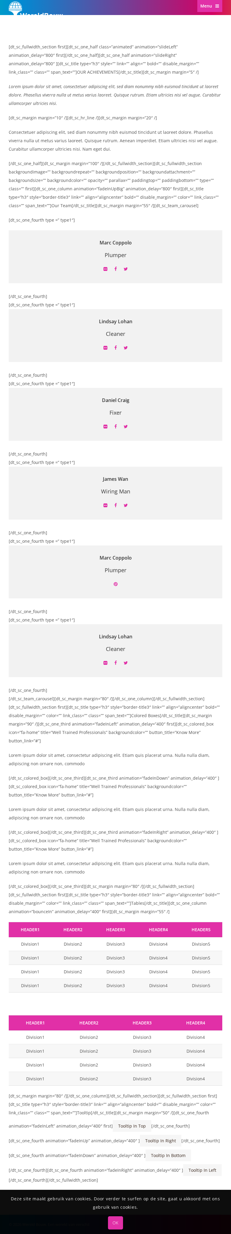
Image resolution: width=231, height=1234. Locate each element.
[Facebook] (115, 269)
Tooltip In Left (202, 1170)
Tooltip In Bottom (168, 1155)
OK (115, 1223)
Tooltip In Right (160, 1140)
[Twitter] (125, 269)
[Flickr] (105, 269)
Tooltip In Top (132, 1126)
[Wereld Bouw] (36, 21)
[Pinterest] (115, 584)
